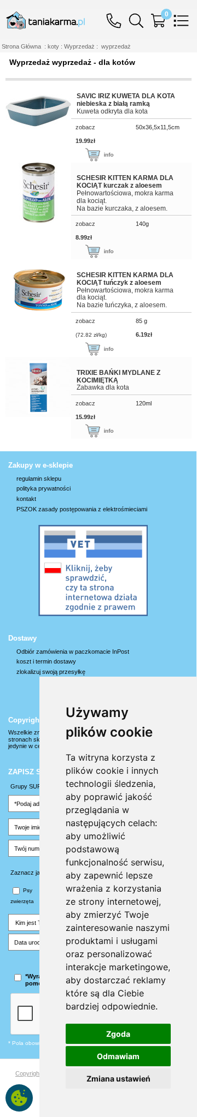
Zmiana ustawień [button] (118, 1078)
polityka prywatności (43, 488)
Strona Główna (21, 46)
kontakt (26, 498)
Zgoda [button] (118, 1033)
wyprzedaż (116, 46)
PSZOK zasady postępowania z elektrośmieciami (81, 509)
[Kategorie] (183, 20)
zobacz (85, 127)
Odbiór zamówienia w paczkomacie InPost (72, 651)
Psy (27, 890)
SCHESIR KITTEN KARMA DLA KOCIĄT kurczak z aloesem (125, 181)
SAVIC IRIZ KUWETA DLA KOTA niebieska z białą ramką (126, 99)
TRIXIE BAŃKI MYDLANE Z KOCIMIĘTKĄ (118, 376)
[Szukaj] (139, 20)
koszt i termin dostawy (46, 661)
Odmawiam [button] (118, 1056)
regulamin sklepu (38, 478)
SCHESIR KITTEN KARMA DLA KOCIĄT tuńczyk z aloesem (125, 278)
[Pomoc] (116, 20)
